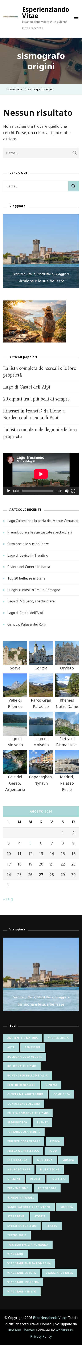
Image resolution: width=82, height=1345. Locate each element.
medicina (45, 1160)
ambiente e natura (22, 1038)
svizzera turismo (21, 1226)
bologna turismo (21, 1066)
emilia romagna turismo (27, 1113)
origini (13, 1179)
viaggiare (15, 1254)
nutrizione (50, 1169)
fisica (55, 1141)
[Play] (9, 494)
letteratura (17, 1160)
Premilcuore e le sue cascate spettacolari (39, 532)
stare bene (16, 1216)
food (53, 1151)
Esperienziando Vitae (45, 12)
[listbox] (41, 251)
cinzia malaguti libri (25, 1094)
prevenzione (17, 1188)
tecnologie (16, 1235)
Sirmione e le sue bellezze (41, 280)
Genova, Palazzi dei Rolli (26, 624)
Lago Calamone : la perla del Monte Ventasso (42, 520)
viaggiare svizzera (23, 1282)
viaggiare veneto (21, 1291)
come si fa (61, 1094)
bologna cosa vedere (24, 1057)
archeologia (58, 1038)
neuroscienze (18, 1169)
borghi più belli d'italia (27, 1075)
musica (68, 1160)
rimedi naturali (20, 1197)
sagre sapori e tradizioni (28, 1207)
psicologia (47, 1188)
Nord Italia (45, 274)
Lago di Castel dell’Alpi (26, 387)
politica (58, 1179)
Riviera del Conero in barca (28, 566)
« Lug (8, 898)
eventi (42, 1122)
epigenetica (17, 1122)
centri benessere (21, 1085)
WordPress (64, 1330)
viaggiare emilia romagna (29, 1263)
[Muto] (67, 494)
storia (40, 1216)
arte (11, 1047)
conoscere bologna (23, 1103)
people (35, 1179)
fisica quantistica (23, 1151)
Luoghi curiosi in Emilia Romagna (33, 590)
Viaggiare (63, 274)
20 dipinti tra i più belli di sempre (36, 399)
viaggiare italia (59, 1273)
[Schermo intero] (73, 494)
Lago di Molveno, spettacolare (31, 601)
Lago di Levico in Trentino (27, 555)
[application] (41, 474)
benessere (33, 1047)
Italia (31, 274)
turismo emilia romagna (27, 1244)
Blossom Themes (21, 1330)
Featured (19, 274)
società (66, 1207)
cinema (51, 1085)
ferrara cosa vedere (23, 1132)
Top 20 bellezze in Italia (26, 578)
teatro (52, 1226)
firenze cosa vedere (23, 1141)
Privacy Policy (41, 1336)
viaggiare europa (21, 1273)
